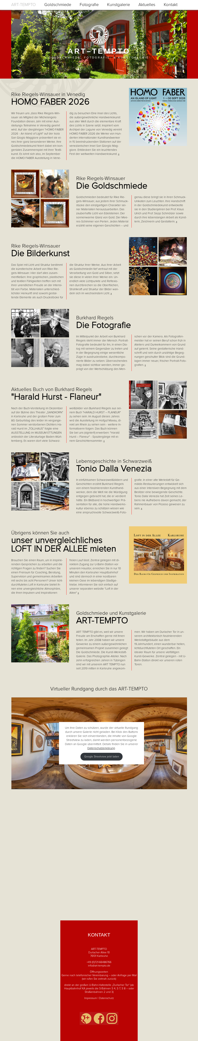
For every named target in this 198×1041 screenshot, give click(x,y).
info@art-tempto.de (99, 965)
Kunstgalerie (118, 5)
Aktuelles (146, 5)
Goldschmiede (57, 5)
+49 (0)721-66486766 (99, 962)
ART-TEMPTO (23, 5)
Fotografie (89, 5)
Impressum (90, 998)
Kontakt (171, 5)
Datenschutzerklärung (101, 748)
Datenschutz (106, 998)
